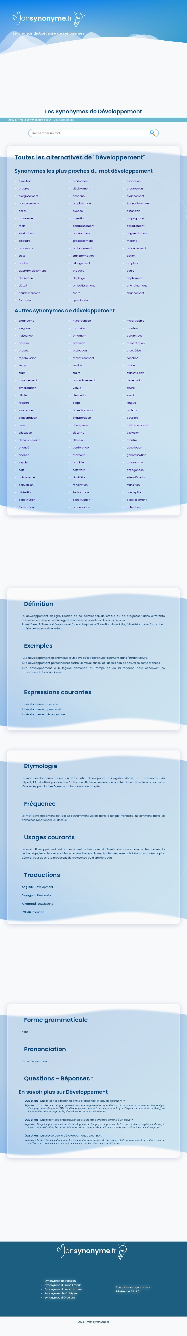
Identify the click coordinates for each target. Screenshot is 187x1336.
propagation (135, 218)
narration (79, 218)
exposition (26, 410)
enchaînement (137, 285)
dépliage (79, 278)
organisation (81, 507)
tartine (77, 365)
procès (23, 350)
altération (25, 492)
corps (77, 403)
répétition (79, 477)
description (134, 447)
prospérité (134, 350)
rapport (24, 403)
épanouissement (138, 203)
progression (135, 188)
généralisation (136, 455)
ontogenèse (135, 470)
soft (21, 470)
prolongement (83, 248)
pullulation (134, 507)
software (79, 470)
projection (80, 350)
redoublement (136, 248)
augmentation (137, 233)
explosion (133, 432)
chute (131, 388)
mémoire (79, 455)
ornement (80, 335)
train (22, 373)
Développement (64, 120)
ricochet (132, 358)
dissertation (135, 380)
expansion (134, 181)
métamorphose (137, 425)
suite (22, 256)
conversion (26, 485)
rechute (132, 410)
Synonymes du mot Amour (63, 1285)
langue (131, 403)
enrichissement (29, 293)
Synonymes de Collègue (61, 1293)
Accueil (12, 120)
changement (82, 425)
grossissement (83, 241)
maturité (79, 328)
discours (24, 241)
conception (134, 492)
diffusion (79, 440)
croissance (80, 181)
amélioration (27, 388)
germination (81, 300)
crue (22, 425)
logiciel (23, 462)
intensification (136, 477)
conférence (81, 447)
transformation (83, 256)
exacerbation (28, 418)
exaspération (82, 418)
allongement (81, 263)
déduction (26, 278)
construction (81, 500)
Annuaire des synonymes (133, 1287)
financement (135, 293)
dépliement (135, 278)
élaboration (81, 492)
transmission (135, 373)
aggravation (81, 233)
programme (135, 462)
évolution (25, 181)
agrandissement (84, 380)
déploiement (82, 188)
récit (22, 226)
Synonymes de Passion (60, 1281)
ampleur (132, 263)
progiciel (78, 462)
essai (130, 395)
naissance (26, 335)
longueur (25, 328)
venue (77, 388)
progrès (24, 188)
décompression (29, 440)
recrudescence (83, 410)
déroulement (136, 226)
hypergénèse (82, 321)
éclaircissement (84, 226)
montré (132, 440)
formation (26, 300)
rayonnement (28, 380)
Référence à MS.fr (128, 1291)
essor (22, 211)
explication (26, 233)
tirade (131, 365)
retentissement (83, 358)
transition (133, 485)
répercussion (27, 358)
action (131, 256)
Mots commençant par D (35, 120)
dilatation (25, 432)
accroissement (29, 203)
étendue (79, 196)
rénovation (80, 485)
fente (77, 293)
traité (77, 373)
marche (132, 241)
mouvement (27, 218)
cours (130, 270)
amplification (82, 203)
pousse (24, 343)
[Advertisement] (93, 80)
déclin (23, 395)
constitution (27, 500)
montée (132, 328)
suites (23, 365)
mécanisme (27, 477)
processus (26, 248)
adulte (23, 263)
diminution (80, 395)
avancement (135, 196)
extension (133, 211)
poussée (133, 418)
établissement (137, 500)
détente (78, 432)
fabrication (26, 507)
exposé (78, 211)
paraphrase (135, 335)
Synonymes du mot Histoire (63, 1289)
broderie (78, 270)
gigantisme (26, 321)
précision (79, 343)
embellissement (84, 285)
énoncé (24, 447)
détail (23, 285)
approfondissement (32, 270)
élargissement (29, 196)
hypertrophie (135, 321)
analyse (24, 455)
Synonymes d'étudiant (60, 1297)
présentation (136, 343)
